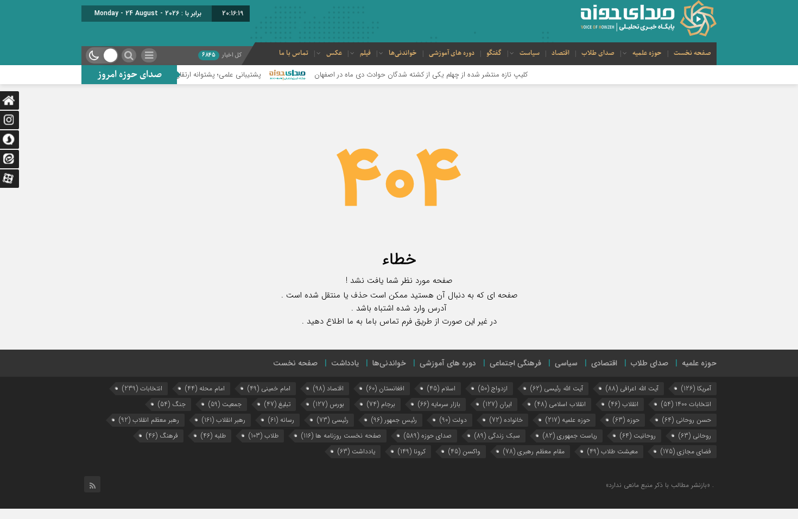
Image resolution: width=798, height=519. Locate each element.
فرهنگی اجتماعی (515, 363)
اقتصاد (560, 53)
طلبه (213, 436)
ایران (497, 404)
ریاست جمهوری (570, 436)
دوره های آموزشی (451, 53)
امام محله (205, 388)
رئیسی (333, 420)
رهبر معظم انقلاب (149, 420)
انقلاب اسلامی (560, 404)
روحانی (695, 436)
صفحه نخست (692, 53)
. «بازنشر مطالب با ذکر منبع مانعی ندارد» (660, 485)
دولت (453, 420)
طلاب (263, 436)
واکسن (464, 451)
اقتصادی (604, 363)
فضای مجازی (686, 451)
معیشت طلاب (612, 451)
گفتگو (494, 53)
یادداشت (345, 363)
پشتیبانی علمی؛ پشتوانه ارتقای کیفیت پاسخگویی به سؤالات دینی (181, 74)
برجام (381, 404)
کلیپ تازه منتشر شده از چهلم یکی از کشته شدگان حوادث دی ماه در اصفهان (433, 74)
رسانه (281, 420)
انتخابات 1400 (686, 404)
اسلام (441, 388)
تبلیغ (277, 404)
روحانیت (638, 436)
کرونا (412, 451)
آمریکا (696, 388)
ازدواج (493, 388)
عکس (334, 53)
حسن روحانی (686, 420)
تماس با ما (293, 53)
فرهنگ (162, 436)
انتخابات (142, 388)
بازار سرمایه (439, 404)
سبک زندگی (497, 436)
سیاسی (566, 363)
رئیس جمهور (394, 420)
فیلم (365, 53)
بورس (328, 404)
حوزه (626, 420)
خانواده (506, 420)
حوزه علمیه (647, 53)
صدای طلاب (598, 53)
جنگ (172, 404)
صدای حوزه (428, 436)
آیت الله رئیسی (556, 388)
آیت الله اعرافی (632, 388)
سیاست (530, 53)
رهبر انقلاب (223, 420)
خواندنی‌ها (403, 53)
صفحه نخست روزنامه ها (341, 436)
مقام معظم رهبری (534, 451)
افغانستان (385, 388)
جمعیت (225, 404)
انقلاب (623, 404)
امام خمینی (269, 388)
